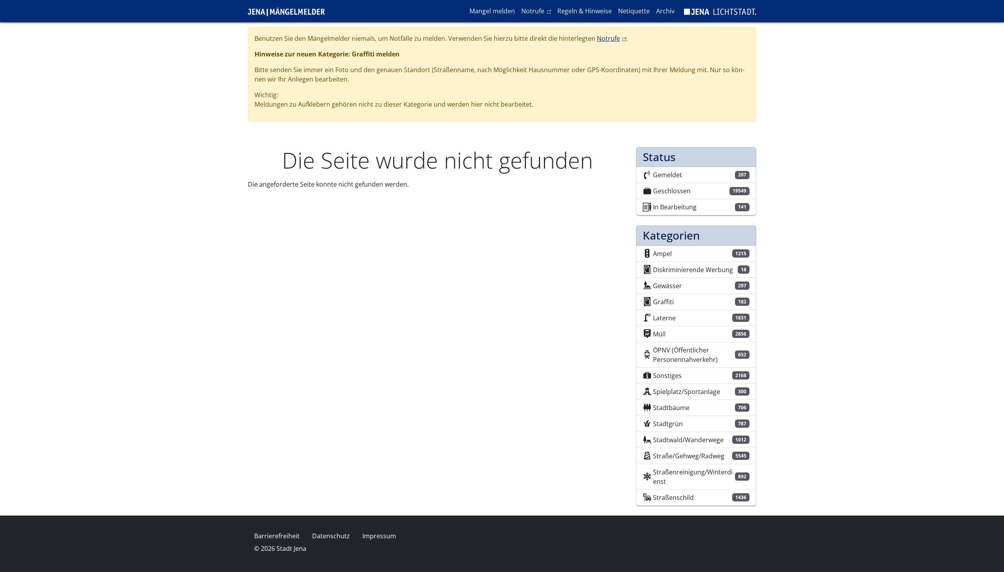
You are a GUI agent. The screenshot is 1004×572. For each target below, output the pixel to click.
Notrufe (537, 10)
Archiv (665, 11)
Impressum (379, 536)
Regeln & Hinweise (584, 11)
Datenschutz (331, 536)
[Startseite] (289, 11)
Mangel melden (492, 11)
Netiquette (634, 11)
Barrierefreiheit (277, 536)
